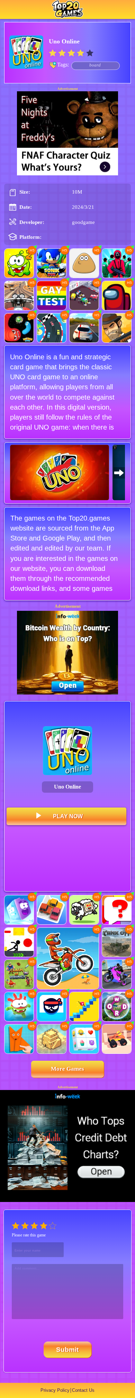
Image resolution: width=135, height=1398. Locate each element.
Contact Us (83, 1390)
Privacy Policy (55, 1390)
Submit (67, 1349)
